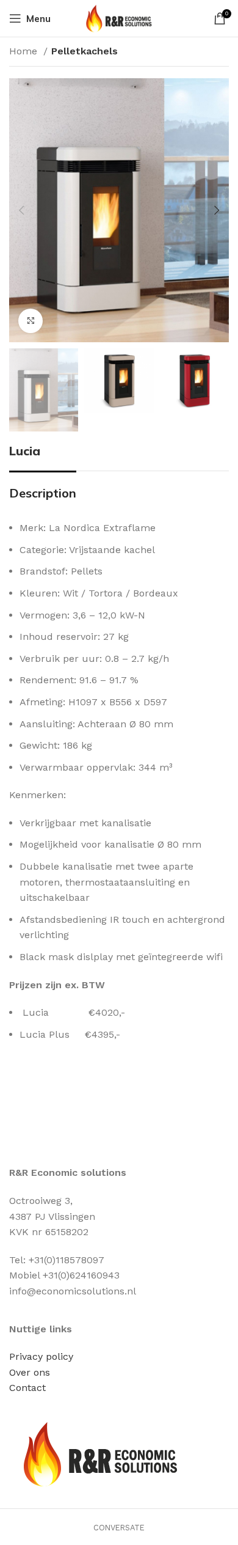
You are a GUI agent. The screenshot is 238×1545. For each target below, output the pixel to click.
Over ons (29, 1372)
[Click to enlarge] (30, 321)
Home (24, 51)
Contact (27, 1387)
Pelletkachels (84, 51)
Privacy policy (41, 1356)
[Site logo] (118, 17)
